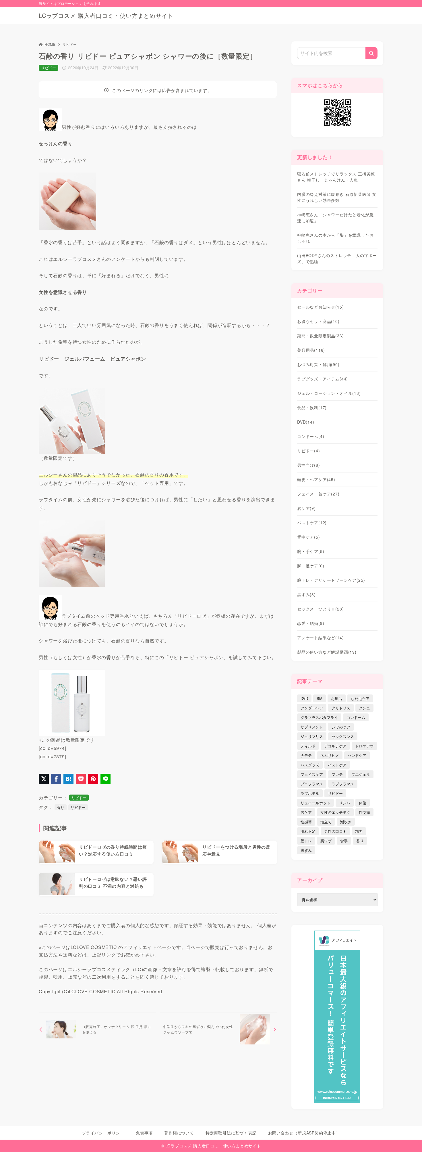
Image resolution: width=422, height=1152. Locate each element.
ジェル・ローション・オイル (329, 393)
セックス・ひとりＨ (320, 609)
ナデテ (306, 755)
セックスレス (343, 736)
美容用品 (311, 350)
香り (60, 807)
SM (319, 698)
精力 (359, 831)
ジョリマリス (312, 736)
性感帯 (306, 821)
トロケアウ (364, 746)
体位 (362, 802)
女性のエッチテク (335, 812)
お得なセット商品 (318, 321)
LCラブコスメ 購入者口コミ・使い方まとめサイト (106, 15)
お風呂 (336, 698)
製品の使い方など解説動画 (327, 652)
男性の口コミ (335, 831)
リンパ (344, 802)
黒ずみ (306, 594)
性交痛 (364, 812)
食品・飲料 (312, 407)
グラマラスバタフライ (319, 717)
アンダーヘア (312, 708)
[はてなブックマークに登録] (68, 779)
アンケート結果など (320, 637)
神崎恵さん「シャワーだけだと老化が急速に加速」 (335, 217)
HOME (50, 44)
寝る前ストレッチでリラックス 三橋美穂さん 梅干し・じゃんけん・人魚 (336, 177)
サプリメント (312, 727)
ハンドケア (357, 755)
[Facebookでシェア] (56, 779)
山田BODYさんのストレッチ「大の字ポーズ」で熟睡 (337, 258)
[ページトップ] (409, 1139)
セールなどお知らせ (320, 307)
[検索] (371, 53)
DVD (305, 422)
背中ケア (308, 537)
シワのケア (341, 727)
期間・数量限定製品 (320, 335)
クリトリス (341, 708)
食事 (344, 840)
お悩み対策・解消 (318, 364)
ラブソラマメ (343, 784)
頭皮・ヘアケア (316, 479)
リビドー (69, 44)
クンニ (364, 708)
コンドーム (310, 436)
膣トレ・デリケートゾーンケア (331, 580)
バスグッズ (310, 765)
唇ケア (306, 508)
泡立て (326, 821)
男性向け (308, 465)
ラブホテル (310, 793)
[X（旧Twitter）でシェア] (44, 779)
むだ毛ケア (360, 698)
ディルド (308, 746)
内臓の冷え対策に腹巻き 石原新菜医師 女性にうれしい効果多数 (336, 197)
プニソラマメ (312, 784)
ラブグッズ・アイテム (322, 379)
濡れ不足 (308, 831)
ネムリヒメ (329, 755)
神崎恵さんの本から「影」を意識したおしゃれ (335, 238)
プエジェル (360, 774)
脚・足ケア (310, 566)
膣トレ (306, 840)
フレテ (337, 774)
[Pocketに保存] (81, 779)
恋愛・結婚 (310, 623)
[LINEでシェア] (105, 779)
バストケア (312, 522)
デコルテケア (335, 746)
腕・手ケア (310, 551)
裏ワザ (326, 840)
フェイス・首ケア (318, 494)
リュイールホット (315, 802)
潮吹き (345, 821)
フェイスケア (312, 774)
